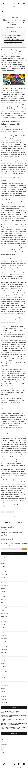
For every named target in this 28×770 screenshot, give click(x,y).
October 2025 (4, 582)
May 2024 (3, 630)
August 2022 (4, 688)
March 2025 (3, 602)
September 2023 (4, 652)
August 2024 (4, 621)
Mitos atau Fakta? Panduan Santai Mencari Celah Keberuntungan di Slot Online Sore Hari (11, 712)
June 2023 (3, 660)
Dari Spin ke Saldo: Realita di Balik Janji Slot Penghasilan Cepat (12, 720)
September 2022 (4, 685)
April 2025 (3, 599)
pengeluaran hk (4, 744)
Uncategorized (14, 17)
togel (12, 512)
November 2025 (4, 580)
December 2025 (4, 577)
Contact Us (10, 757)
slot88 (2, 742)
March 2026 (3, 569)
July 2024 (3, 624)
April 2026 (3, 566)
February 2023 (4, 671)
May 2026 (3, 563)
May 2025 (3, 596)
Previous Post (7, 522)
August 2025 (4, 588)
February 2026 (4, 571)
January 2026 (4, 574)
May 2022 (3, 694)
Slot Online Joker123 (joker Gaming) (14, 39)
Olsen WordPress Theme (11, 767)
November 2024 (4, 613)
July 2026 (3, 557)
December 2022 (4, 677)
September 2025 (4, 585)
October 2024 (4, 616)
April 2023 (3, 666)
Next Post (20, 522)
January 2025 (4, 607)
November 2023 (4, 646)
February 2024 (4, 638)
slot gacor (10, 448)
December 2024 (4, 610)
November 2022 (4, 680)
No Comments (18, 27)
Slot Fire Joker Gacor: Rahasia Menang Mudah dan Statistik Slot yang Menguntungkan (13, 716)
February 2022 (4, 702)
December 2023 (4, 644)
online (7, 512)
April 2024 (3, 632)
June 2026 (3, 560)
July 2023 (3, 657)
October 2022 (4, 682)
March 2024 (3, 635)
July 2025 (3, 591)
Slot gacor (3, 749)
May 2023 (3, 663)
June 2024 (3, 627)
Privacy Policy (17, 757)
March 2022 (3, 699)
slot (2, 739)
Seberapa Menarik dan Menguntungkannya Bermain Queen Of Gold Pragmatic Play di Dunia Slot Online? (13, 728)
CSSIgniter (20, 767)
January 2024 (4, 641)
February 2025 (4, 605)
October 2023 (4, 649)
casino (3, 512)
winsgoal (3, 747)
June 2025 (3, 594)
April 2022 (3, 696)
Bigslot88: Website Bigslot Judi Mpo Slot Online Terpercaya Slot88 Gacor (13, 538)
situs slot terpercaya (5, 736)
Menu (4, 12)
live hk (2, 752)
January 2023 (4, 674)
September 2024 (4, 619)
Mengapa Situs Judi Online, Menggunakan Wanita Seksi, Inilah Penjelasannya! (14, 544)
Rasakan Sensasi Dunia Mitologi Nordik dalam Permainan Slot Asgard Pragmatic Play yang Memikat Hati (14, 724)
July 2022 (3, 691)
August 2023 (4, 655)
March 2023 (3, 669)
